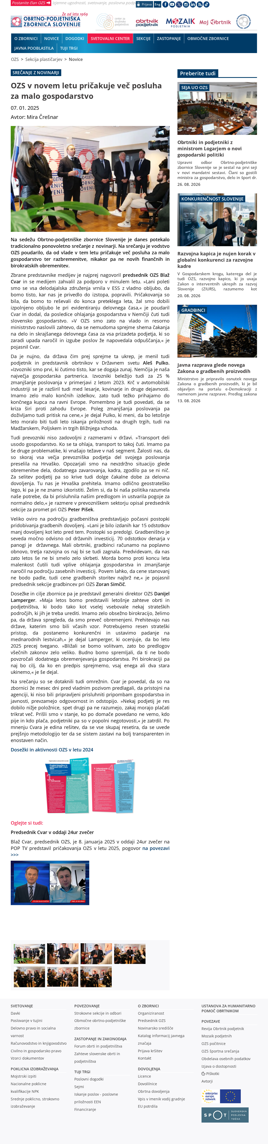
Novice (76, 59)
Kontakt (144, 1058)
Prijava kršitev (150, 1050)
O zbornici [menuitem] (26, 38)
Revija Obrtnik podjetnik (223, 1028)
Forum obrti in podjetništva (98, 1046)
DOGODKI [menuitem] (74, 38)
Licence (144, 1076)
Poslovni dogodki (89, 1079)
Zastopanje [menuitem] (169, 38)
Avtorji (207, 1081)
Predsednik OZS (152, 1020)
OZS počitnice (214, 1043)
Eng (157, 4)
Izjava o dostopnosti (219, 1066)
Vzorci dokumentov (27, 1058)
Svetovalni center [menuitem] (110, 38)
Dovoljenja (149, 1068)
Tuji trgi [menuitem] (69, 48)
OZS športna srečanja (220, 1051)
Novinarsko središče (155, 1028)
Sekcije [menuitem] (143, 38)
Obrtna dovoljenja (154, 1091)
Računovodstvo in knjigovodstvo (38, 1043)
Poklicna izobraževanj (33, 1068)
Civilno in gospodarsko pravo (36, 1050)
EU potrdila (148, 1106)
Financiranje (85, 1109)
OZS (15, 59)
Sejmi (79, 1086)
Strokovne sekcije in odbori (97, 1013)
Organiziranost (151, 1013)
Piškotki (212, 1073)
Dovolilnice (147, 1083)
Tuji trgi (82, 1071)
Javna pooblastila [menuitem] (34, 48)
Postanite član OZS (28, 2)
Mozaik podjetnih (217, 1035)
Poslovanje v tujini (26, 1020)
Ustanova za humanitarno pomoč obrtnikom (228, 1008)
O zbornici (148, 1005)
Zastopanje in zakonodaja (100, 1038)
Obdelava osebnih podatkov (226, 1058)
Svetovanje (22, 1005)
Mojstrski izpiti (23, 1076)
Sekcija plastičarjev (43, 59)
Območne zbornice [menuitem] (208, 38)
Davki (15, 1013)
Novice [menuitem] (51, 38)
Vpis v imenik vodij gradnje (161, 1098)
